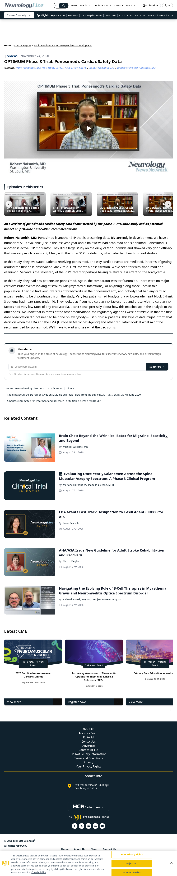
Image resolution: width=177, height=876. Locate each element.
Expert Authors (58, 15)
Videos (70, 388)
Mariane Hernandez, (75, 484)
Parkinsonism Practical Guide (162, 15)
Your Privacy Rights (88, 766)
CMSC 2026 (110, 15)
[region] (88, 863)
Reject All (131, 863)
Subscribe (155, 366)
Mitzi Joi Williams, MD (75, 446)
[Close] (171, 863)
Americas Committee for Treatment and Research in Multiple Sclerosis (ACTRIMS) (54, 401)
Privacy (88, 762)
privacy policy (73, 374)
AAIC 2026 (139, 15)
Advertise (88, 746)
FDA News (73, 15)
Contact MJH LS (89, 750)
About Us (88, 729)
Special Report (22, 45)
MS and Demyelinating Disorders (25, 388)
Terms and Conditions (88, 758)
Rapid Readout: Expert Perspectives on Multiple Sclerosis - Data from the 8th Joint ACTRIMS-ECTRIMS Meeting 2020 (74, 394)
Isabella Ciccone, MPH (101, 484)
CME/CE (118, 5)
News (74, 5)
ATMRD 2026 (125, 15)
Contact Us (88, 741)
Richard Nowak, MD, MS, (77, 599)
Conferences (101, 5)
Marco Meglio (71, 561)
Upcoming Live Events (91, 15)
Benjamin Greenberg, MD (107, 599)
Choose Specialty (16, 15)
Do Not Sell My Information (88, 754)
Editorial (88, 737)
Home (7, 45)
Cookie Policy (38, 872)
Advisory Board (89, 733)
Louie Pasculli (71, 523)
